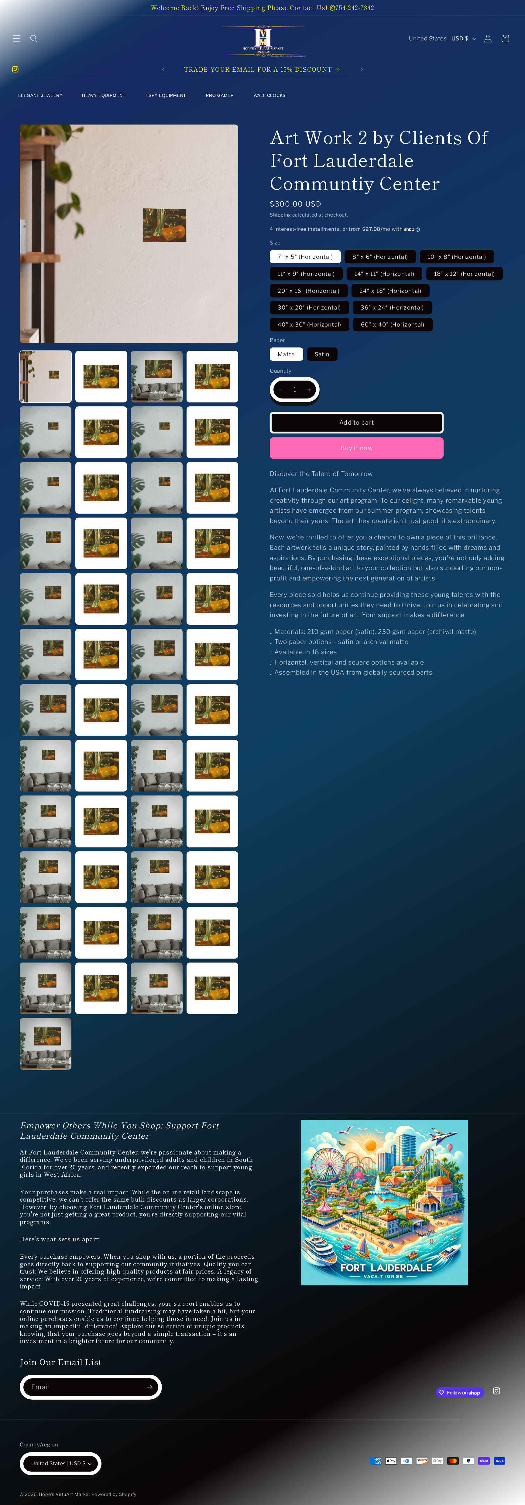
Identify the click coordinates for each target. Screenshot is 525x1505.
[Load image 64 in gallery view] (45, 933)
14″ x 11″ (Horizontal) (385, 273)
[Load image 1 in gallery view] (45, 376)
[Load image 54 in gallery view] (157, 766)
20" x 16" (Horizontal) (309, 290)
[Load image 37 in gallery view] (101, 543)
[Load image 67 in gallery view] (212, 933)
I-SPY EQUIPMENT (166, 95)
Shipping (280, 215)
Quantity (280, 371)
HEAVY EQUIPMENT (104, 95)
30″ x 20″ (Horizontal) (309, 307)
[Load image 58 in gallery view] (157, 821)
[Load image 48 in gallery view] (45, 710)
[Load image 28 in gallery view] (45, 432)
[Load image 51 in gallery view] (212, 710)
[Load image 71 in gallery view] (212, 988)
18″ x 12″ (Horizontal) (464, 273)
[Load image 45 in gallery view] (101, 654)
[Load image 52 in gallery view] (45, 766)
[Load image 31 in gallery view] (212, 432)
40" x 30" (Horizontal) (309, 324)
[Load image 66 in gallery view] (157, 933)
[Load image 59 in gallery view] (212, 821)
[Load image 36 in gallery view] (45, 543)
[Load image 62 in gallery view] (157, 877)
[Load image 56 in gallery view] (45, 821)
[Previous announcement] (163, 69)
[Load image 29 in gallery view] (101, 432)
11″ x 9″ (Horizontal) (306, 273)
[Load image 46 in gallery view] (157, 654)
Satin (322, 354)
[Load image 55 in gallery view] (212, 766)
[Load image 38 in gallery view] (157, 543)
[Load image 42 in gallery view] (157, 599)
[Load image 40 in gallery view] (45, 599)
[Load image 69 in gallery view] (101, 988)
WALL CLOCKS (270, 95)
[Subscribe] (149, 1387)
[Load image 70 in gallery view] (157, 988)
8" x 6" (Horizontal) (380, 256)
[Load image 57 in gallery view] (101, 821)
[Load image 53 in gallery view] (101, 766)
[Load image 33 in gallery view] (101, 488)
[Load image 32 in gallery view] (45, 488)
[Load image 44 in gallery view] (45, 654)
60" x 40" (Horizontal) (393, 324)
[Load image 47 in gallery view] (212, 654)
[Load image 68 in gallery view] (45, 988)
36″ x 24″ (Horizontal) (392, 307)
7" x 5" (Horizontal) (305, 256)
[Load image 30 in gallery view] (157, 432)
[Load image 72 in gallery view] (45, 1044)
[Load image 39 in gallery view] (212, 543)
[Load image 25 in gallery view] (101, 376)
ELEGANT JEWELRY (40, 95)
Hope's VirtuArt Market (64, 1494)
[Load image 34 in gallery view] (157, 488)
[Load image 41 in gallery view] (101, 599)
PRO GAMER (220, 95)
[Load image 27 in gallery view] (212, 376)
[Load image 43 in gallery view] (212, 599)
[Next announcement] (361, 69)
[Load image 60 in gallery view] (45, 877)
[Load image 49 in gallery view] (101, 710)
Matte (286, 354)
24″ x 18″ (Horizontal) (390, 290)
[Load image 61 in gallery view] (101, 877)
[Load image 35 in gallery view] (212, 488)
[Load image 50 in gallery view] (157, 710)
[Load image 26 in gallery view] (157, 376)
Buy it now (357, 448)
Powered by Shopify (113, 1494)
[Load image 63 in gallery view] (212, 877)
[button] (16, 38)
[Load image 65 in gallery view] (101, 933)
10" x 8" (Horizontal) (457, 256)
